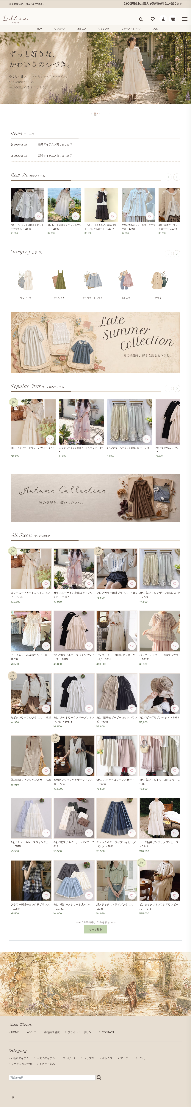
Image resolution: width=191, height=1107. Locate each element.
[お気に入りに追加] (39, 216)
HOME (15, 1032)
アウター (125, 1058)
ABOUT (31, 1032)
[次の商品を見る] (176, 177)
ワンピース (59, 28)
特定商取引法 (52, 1032)
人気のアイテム (46, 1058)
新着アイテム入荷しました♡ (55, 144)
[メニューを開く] (184, 19)
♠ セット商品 (47, 1063)
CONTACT (108, 1032)
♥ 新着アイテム (20, 1058)
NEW (39, 28)
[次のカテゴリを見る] (176, 253)
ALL (156, 28)
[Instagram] (13, 1098)
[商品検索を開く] (141, 19)
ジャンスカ (103, 28)
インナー (144, 1058)
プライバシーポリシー (81, 1032)
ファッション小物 (21, 1063)
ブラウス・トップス (131, 28)
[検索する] (99, 1077)
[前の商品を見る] (168, 177)
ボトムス (81, 28)
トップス (89, 1058)
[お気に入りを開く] (153, 19)
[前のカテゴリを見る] (168, 253)
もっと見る (95, 929)
